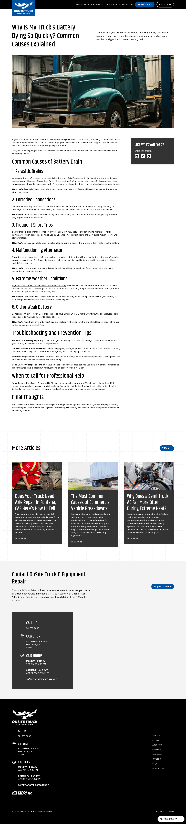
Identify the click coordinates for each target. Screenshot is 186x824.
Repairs (156, 740)
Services (157, 735)
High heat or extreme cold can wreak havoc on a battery (39, 285)
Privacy (160, 811)
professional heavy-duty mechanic (91, 189)
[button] (82, 4)
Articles (157, 754)
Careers (156, 759)
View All (166, 448)
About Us (157, 745)
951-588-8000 (145, 5)
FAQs (154, 763)
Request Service (162, 587)
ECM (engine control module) (82, 178)
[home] (23, 8)
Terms (171, 811)
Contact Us (165, 5)
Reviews (156, 749)
